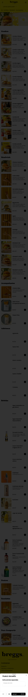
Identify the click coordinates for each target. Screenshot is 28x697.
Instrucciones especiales (10, 680)
